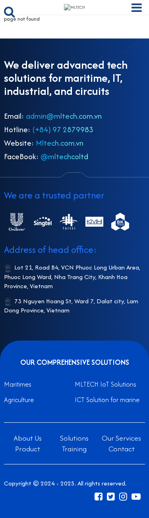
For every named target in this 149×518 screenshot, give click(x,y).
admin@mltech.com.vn (64, 115)
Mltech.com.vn (59, 142)
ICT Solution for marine (107, 399)
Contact (121, 448)
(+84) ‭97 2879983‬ (62, 129)
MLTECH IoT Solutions (105, 384)
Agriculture (19, 399)
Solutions (74, 438)
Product (27, 448)
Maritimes (17, 384)
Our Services (121, 438)
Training (74, 448)
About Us (28, 438)
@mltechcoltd (64, 156)
